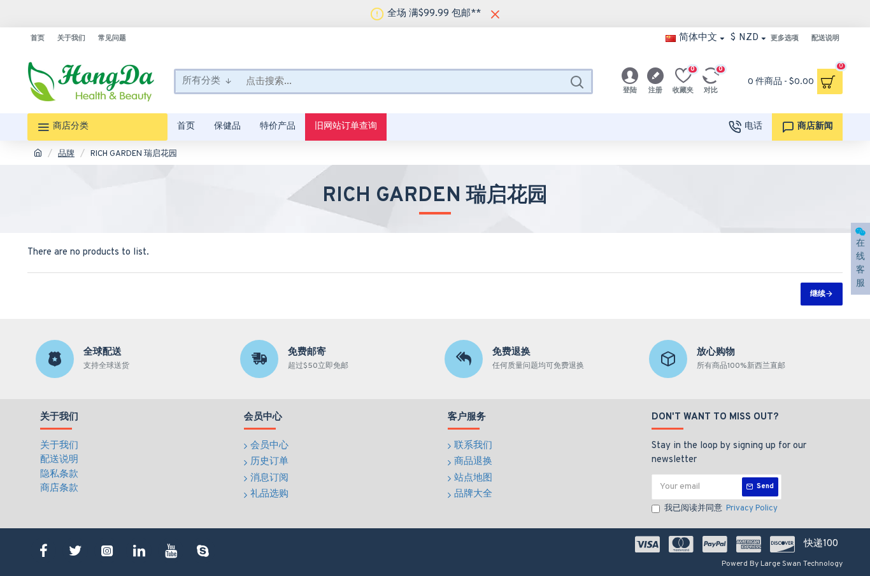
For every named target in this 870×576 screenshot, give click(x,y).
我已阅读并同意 (721, 508)
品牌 (66, 154)
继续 (817, 294)
